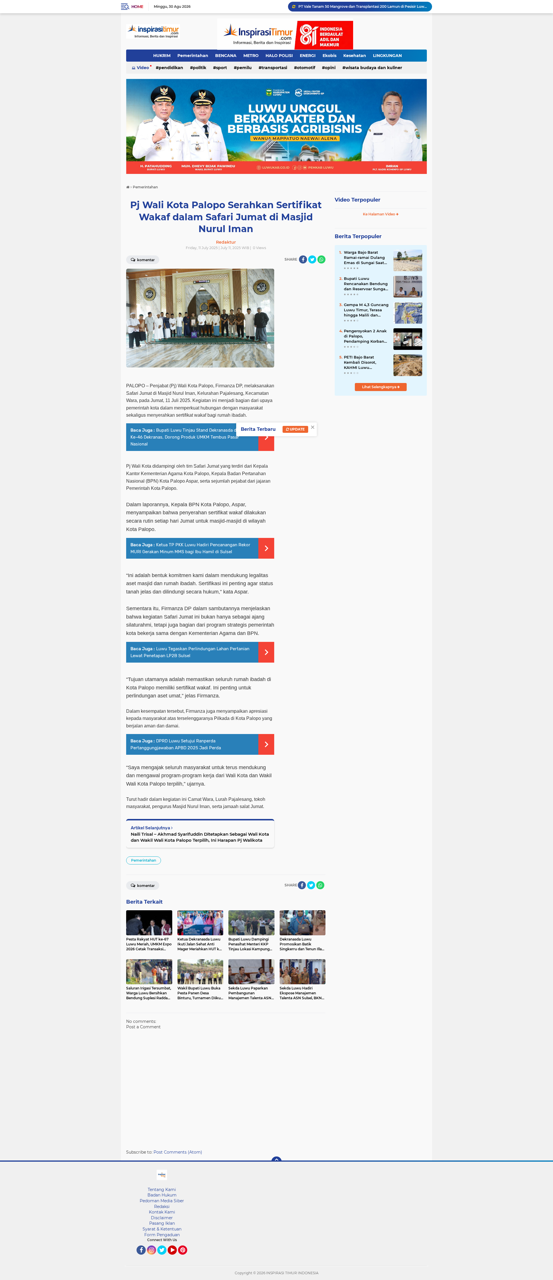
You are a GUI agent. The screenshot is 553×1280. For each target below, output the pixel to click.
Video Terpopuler (357, 200)
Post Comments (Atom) (178, 1152)
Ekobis (329, 55)
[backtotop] (276, 1161)
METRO (251, 55)
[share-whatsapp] (321, 259)
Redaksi (162, 1206)
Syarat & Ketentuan (162, 1229)
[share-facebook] (303, 259)
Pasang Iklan (162, 1223)
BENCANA (225, 55)
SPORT (221, 67)
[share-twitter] (312, 259)
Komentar (145, 260)
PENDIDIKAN (171, 67)
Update (297, 429)
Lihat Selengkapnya (379, 387)
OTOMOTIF (306, 67)
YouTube (176, 1257)
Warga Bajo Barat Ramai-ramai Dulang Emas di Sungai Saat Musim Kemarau (364, 258)
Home (137, 6)
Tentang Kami (162, 1189)
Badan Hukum (162, 1195)
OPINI (330, 67)
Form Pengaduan (162, 1234)
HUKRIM (162, 55)
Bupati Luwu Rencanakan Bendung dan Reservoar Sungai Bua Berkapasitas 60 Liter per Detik (366, 284)
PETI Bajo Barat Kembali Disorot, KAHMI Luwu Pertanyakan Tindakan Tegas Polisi (366, 362)
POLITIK (199, 67)
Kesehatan (354, 55)
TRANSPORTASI (274, 67)
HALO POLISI (279, 55)
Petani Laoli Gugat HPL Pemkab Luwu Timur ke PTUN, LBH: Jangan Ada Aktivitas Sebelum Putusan (362, 6)
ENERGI (308, 55)
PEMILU (244, 67)
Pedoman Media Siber (162, 1200)
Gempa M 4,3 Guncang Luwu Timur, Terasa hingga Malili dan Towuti (366, 310)
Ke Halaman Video (379, 214)
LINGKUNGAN (387, 55)
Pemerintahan (192, 55)
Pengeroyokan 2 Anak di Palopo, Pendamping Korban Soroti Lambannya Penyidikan (365, 336)
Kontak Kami (162, 1212)
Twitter (164, 1257)
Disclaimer (162, 1217)
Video (143, 67)
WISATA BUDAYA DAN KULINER (373, 67)
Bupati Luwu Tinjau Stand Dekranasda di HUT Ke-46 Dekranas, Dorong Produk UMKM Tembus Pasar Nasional (189, 437)
